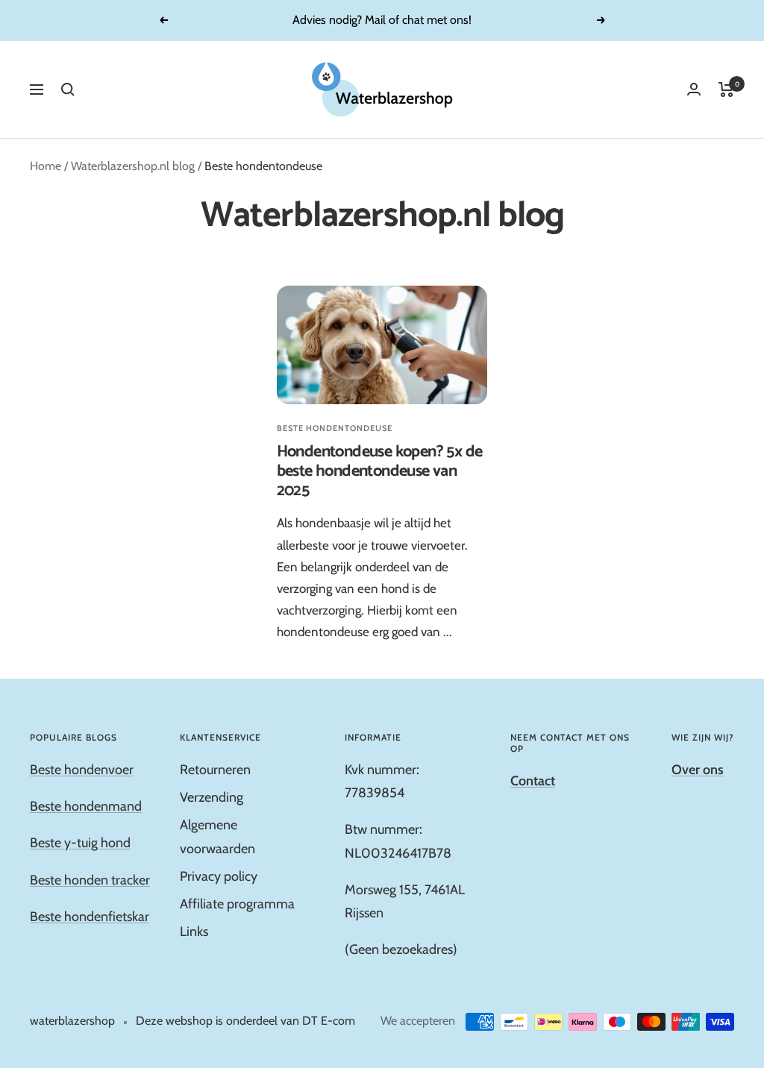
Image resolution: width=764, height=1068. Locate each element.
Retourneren (215, 769)
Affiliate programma (237, 904)
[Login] (694, 89)
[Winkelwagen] (726, 89)
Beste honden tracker (90, 880)
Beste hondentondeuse (334, 428)
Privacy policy (218, 876)
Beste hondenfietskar (89, 916)
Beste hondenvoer (82, 769)
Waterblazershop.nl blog (133, 166)
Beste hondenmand (86, 806)
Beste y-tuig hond (80, 843)
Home (45, 166)
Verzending (211, 797)
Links (194, 931)
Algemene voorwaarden (217, 836)
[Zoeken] (68, 89)
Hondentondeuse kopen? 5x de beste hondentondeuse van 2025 (380, 471)
